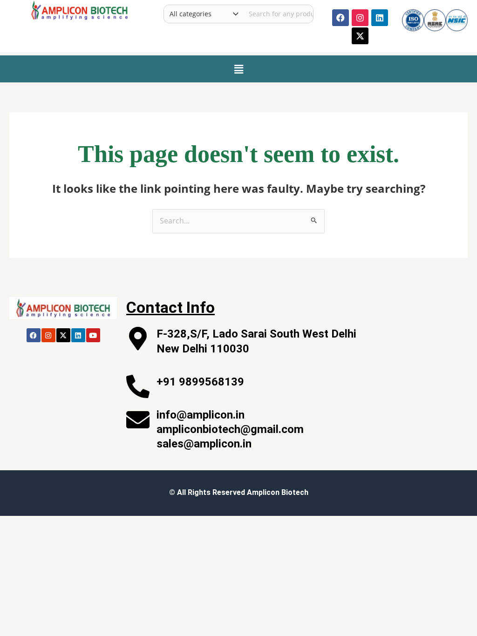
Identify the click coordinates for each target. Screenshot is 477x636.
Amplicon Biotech (277, 492)
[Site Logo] (79, 9)
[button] (238, 69)
